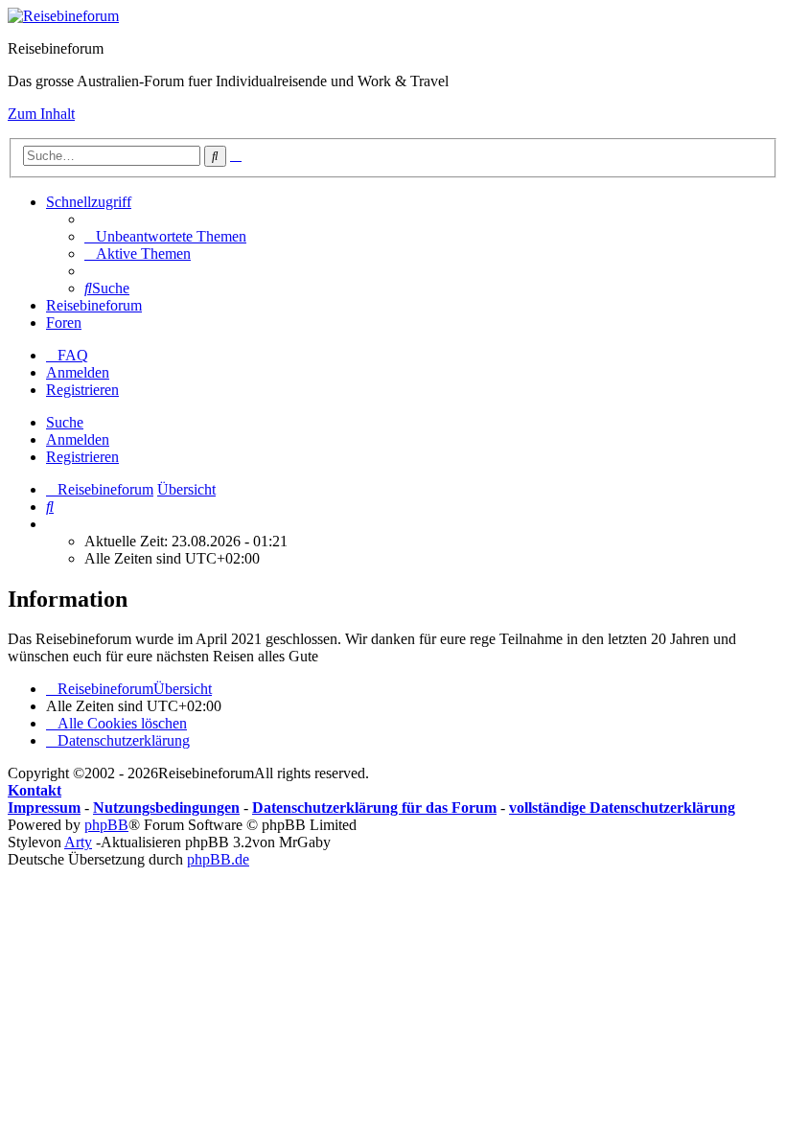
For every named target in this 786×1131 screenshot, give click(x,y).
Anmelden (77, 439)
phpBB (106, 825)
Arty (78, 842)
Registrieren (82, 457)
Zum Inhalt (41, 113)
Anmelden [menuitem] (77, 372)
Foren (63, 322)
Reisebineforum (94, 305)
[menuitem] (165, 236)
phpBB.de (218, 859)
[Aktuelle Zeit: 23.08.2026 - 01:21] (52, 524)
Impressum (44, 807)
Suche (64, 422)
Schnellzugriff (88, 202)
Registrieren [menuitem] (82, 389)
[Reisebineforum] (63, 16)
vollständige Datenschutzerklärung (622, 807)
